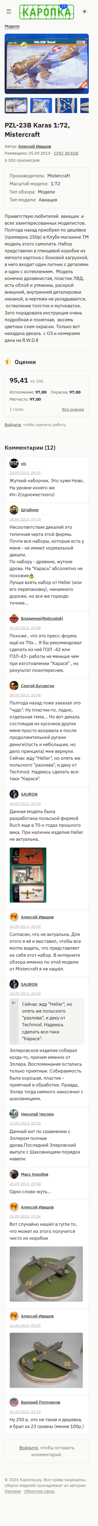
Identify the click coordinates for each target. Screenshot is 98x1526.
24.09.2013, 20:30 (25, 993)
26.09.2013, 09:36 (25, 1216)
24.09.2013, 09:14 (25, 519)
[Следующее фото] (80, 64)
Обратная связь (39, 1491)
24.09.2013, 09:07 (25, 472)
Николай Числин (37, 1114)
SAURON (29, 794)
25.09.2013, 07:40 (25, 1183)
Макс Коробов (34, 1174)
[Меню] (9, 12)
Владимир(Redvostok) (42, 618)
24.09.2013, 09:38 (25, 628)
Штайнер (30, 509)
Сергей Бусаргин (37, 685)
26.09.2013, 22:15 (25, 1411)
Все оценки (73, 409)
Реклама (13, 1491)
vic (23, 463)
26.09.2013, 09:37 (25, 1325)
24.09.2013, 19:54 (25, 803)
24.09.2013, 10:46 (25, 695)
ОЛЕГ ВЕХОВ (66, 153)
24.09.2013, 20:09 (25, 926)
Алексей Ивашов (34, 146)
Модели (12, 26)
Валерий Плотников (40, 1402)
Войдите (13, 424)
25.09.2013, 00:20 (25, 1123)
